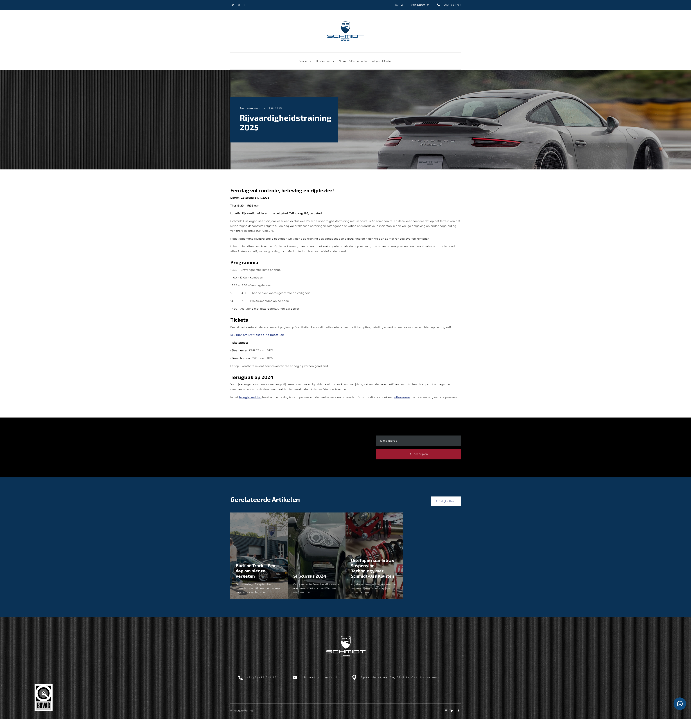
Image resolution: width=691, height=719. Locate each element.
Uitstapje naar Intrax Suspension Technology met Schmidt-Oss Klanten (372, 568)
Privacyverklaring (241, 710)
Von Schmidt (420, 4)
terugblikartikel (250, 397)
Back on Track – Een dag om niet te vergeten (255, 571)
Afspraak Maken (382, 61)
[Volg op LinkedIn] (238, 5)
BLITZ (399, 4)
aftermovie (402, 397)
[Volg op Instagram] (232, 5)
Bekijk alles (446, 501)
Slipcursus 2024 (309, 576)
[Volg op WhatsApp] (680, 703)
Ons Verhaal (323, 61)
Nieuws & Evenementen (353, 61)
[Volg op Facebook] (245, 5)
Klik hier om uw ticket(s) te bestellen (257, 334)
